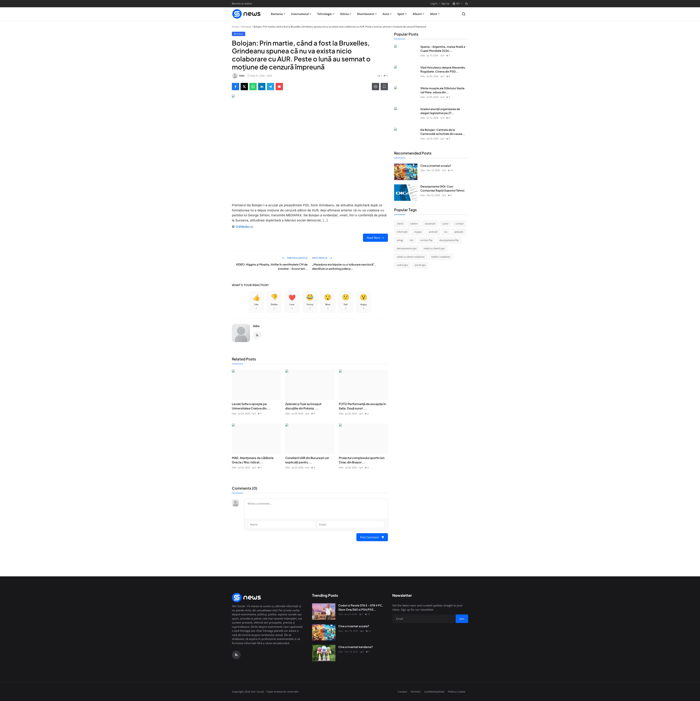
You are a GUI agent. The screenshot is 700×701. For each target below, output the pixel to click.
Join (378, 360)
